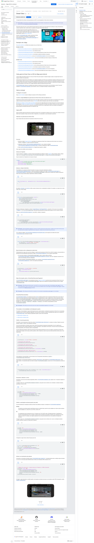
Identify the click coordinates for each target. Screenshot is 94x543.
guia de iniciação (21, 94)
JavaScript (40, 17)
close (92, 4)
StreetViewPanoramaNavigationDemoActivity (26, 52)
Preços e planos (57, 528)
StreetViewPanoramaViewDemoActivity (25, 68)
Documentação (34, 1)
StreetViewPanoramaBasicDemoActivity (25, 61)
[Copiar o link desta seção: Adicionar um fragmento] (26, 151)
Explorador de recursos (17, 529)
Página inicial (18, 11)
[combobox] (75, 1)
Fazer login (91, 1)
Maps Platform (10, 1)
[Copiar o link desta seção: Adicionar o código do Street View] (30, 168)
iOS (34, 17)
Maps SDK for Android (11, 4)
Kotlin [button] (18, 176)
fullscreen (90, 4)
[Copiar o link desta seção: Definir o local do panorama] (30, 320)
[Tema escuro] (62, 159)
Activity (30, 141)
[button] (6, 27)
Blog (40, 1)
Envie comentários (60, 13)
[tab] (18, 176)
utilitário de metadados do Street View (28, 104)
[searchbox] (6, 9)
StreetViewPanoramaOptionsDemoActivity (25, 54)
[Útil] (62, 11)
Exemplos (12, 6)
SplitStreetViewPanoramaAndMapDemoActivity (26, 57)
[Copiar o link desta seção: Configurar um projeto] (27, 92)
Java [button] (21, 176)
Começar (53, 4)
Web (35, 531)
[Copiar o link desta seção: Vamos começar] (26, 90)
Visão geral (19, 1)
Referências (7, 6)
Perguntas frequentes (17, 528)
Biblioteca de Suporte (28, 287)
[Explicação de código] (61, 159)
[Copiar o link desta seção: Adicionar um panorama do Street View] (35, 116)
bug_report (89, 4)
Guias (2, 6)
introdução (35, 100)
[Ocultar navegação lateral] (12, 541)
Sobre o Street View (28, 33)
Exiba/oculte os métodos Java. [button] (22, 315)
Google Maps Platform (28, 11)
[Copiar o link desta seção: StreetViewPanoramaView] (29, 294)
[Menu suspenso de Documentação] (38, 1)
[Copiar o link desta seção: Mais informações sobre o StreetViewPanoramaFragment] (44, 278)
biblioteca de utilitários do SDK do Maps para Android (26, 102)
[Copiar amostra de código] (64, 159)
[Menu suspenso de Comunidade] (48, 1)
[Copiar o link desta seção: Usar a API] (23, 110)
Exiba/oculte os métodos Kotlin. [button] (22, 317)
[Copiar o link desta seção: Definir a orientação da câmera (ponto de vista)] (39, 402)
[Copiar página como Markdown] (28, 13)
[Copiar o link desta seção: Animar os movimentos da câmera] (33, 456)
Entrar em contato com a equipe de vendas (65, 4)
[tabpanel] (40, 182)
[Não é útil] (64, 11)
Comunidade (45, 1)
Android (3, 4)
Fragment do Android (41, 280)
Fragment (26, 141)
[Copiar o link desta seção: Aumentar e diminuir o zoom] (30, 377)
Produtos (24, 1)
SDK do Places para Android (18, 531)
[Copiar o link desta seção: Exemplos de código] (28, 42)
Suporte (17, 6)
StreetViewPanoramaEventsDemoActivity (25, 50)
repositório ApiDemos (21, 45)
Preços (29, 1)
